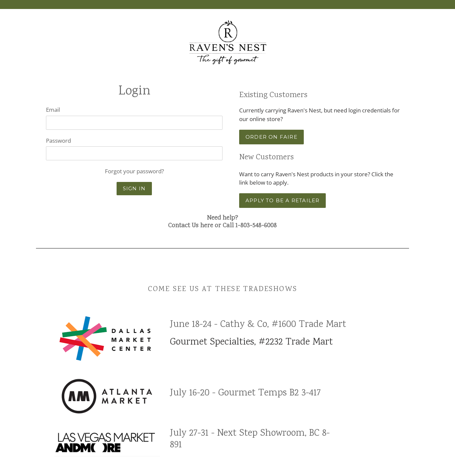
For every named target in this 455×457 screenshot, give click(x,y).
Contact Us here (190, 225)
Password (58, 140)
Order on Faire (271, 137)
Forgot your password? (134, 171)
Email (53, 109)
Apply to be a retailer (282, 200)
